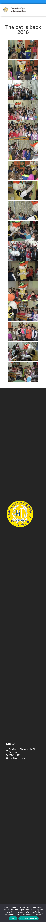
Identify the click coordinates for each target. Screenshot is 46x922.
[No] (42, 913)
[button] (41, 9)
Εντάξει (13, 918)
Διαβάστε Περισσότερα (28, 918)
